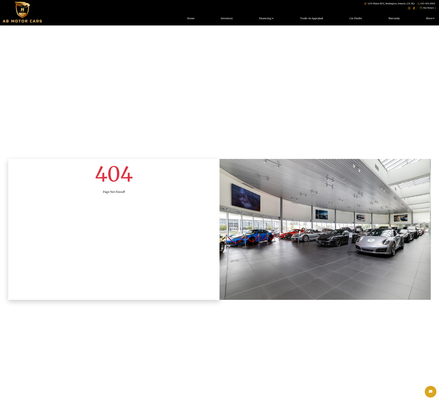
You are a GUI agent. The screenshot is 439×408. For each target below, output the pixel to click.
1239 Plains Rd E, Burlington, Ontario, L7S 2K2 (391, 3)
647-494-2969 (427, 3)
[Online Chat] (431, 392)
